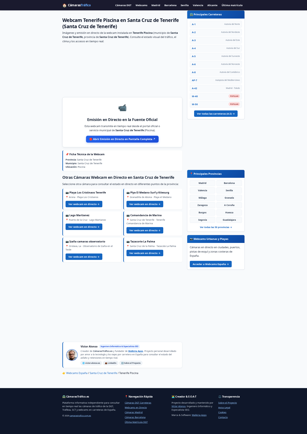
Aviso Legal (224, 407)
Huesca (229, 212)
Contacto (223, 417)
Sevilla (185, 5)
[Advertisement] (122, 70)
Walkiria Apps (135, 351)
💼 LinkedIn (110, 363)
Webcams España (76, 373)
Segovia (202, 219)
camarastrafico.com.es (80, 415)
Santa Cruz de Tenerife (103, 373)
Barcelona (170, 5)
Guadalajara (229, 219)
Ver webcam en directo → (83, 204)
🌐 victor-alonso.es (91, 363)
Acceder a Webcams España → (211, 264)
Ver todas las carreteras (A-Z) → (216, 113)
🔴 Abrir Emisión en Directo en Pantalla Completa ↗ (122, 139)
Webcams (141, 5)
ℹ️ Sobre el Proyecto (131, 363)
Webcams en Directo (136, 407)
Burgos (202, 212)
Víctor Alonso (178, 406)
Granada (229, 197)
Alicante (212, 5)
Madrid (155, 5)
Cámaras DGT (123, 5)
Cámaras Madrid (134, 412)
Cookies (222, 412)
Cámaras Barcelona (135, 417)
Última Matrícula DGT (136, 422)
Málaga (203, 197)
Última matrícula (232, 5)
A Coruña (229, 205)
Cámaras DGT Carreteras (138, 402)
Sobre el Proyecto (227, 402)
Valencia (198, 5)
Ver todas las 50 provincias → (216, 227)
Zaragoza (202, 205)
